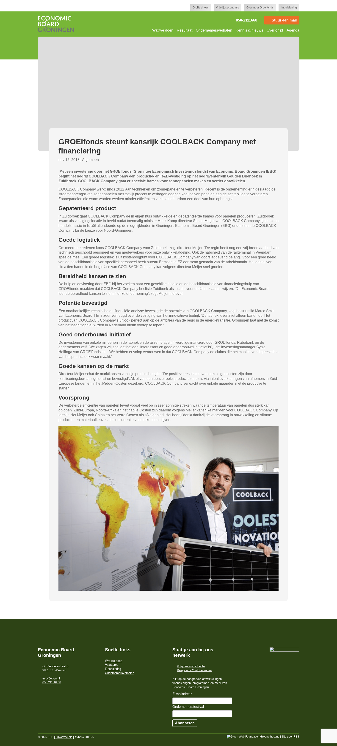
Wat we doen (162, 30)
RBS (296, 736)
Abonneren (185, 723)
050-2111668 (246, 20)
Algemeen (90, 160)
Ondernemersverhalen (214, 30)
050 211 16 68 (51, 682)
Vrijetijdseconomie (227, 7)
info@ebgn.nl (51, 678)
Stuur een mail (284, 20)
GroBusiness (201, 7)
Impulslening (289, 7)
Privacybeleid (63, 737)
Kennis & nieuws (249, 30)
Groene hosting (269, 736)
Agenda (293, 30)
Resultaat (184, 30)
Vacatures (111, 664)
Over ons (274, 30)
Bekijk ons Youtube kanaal (194, 670)
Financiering (113, 669)
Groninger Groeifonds (259, 7)
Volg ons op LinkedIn (191, 666)
